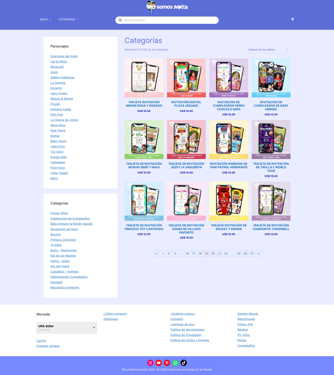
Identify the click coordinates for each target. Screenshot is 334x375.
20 (213, 253)
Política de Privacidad (185, 335)
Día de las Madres (63, 255)
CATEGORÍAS (67, 19)
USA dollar (46, 326)
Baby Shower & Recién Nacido (71, 224)
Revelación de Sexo (64, 229)
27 (252, 253)
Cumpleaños (246, 345)
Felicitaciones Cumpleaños (69, 277)
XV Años (243, 335)
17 (193, 253)
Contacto (176, 319)
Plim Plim (56, 114)
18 (200, 253)
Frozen (55, 104)
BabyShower (246, 319)
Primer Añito (59, 213)
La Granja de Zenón (64, 120)
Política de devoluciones (187, 329)
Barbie (54, 136)
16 (187, 253)
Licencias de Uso (182, 324)
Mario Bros (57, 125)
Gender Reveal (247, 313)
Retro (54, 178)
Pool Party (57, 167)
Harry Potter (58, 93)
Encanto (56, 88)
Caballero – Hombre (64, 271)
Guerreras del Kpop (64, 56)
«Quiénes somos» (182, 313)
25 (238, 253)
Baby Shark (58, 141)
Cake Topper (59, 173)
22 (226, 253)
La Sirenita (57, 83)
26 (245, 253)
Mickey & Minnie (61, 98)
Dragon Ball (58, 157)
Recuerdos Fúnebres (64, 287)
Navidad (56, 282)
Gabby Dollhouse (62, 77)
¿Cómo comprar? (115, 313)
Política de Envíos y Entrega (189, 340)
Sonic (54, 72)
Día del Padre (59, 266)
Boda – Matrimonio (63, 250)
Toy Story (57, 151)
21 (219, 253)
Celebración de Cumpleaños (70, 218)
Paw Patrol (58, 130)
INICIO (44, 19)
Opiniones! (111, 319)
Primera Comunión (63, 240)
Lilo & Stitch (58, 61)
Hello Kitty (57, 146)
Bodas (241, 340)
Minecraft (57, 67)
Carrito (41, 340)
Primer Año (245, 324)
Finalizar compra (48, 346)
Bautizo (55, 234)
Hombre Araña (60, 109)
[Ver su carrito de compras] (292, 19)
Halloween (57, 162)
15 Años (56, 245)
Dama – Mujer (60, 261)
